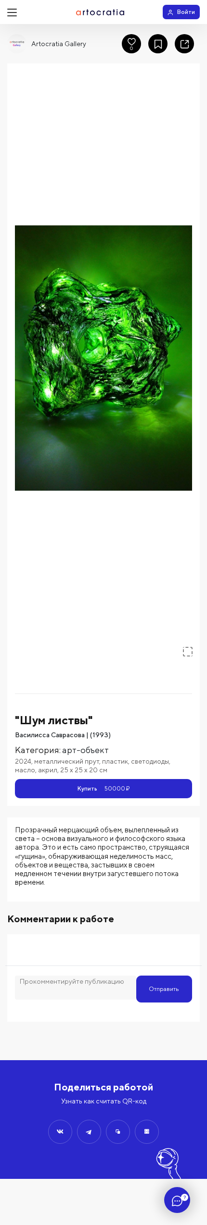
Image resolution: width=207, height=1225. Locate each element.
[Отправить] (60, 1132)
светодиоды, (150, 761)
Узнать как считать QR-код (103, 1101)
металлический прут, (68, 761)
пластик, (116, 761)
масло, (26, 770)
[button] (103, 358)
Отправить (164, 988)
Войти (186, 11)
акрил (47, 770)
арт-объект (85, 750)
